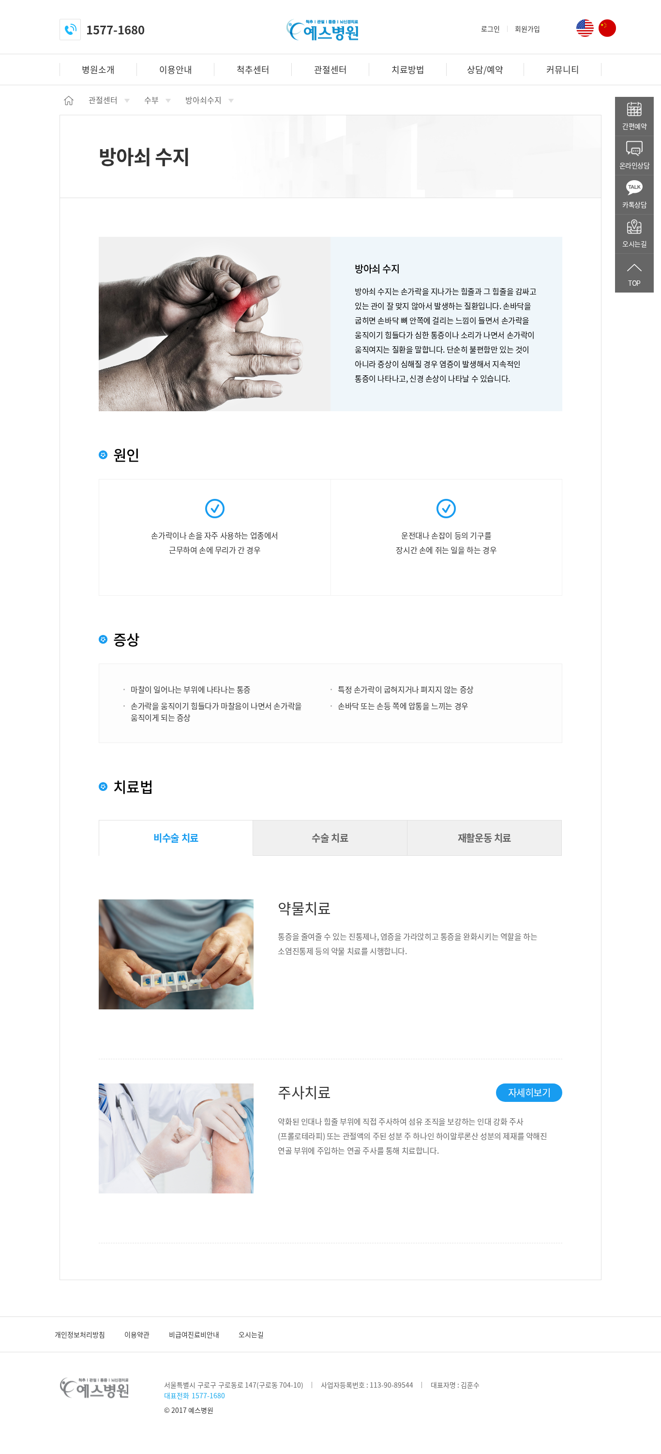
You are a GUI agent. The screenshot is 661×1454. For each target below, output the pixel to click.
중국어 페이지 (607, 28)
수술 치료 (330, 838)
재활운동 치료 (484, 838)
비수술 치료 (175, 838)
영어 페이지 (585, 28)
